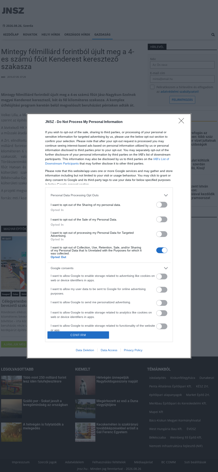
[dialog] (109, 236)
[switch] (161, 205)
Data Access (109, 350)
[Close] (183, 122)
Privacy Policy (133, 350)
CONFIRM (78, 335)
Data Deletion (85, 350)
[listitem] (109, 195)
